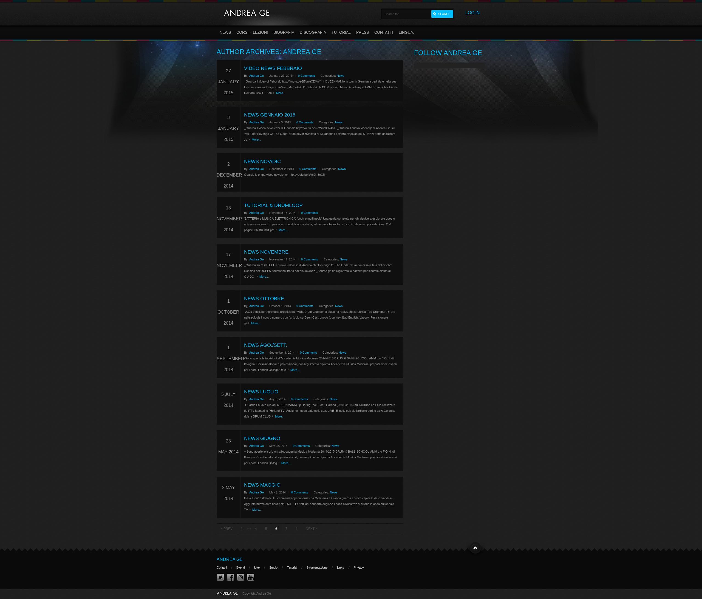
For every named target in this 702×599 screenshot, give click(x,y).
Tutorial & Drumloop (273, 205)
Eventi (240, 567)
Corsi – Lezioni (252, 32)
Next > (311, 529)
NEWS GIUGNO (262, 438)
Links (340, 567)
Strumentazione (317, 567)
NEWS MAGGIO (262, 485)
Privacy (359, 567)
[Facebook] (230, 577)
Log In (472, 12)
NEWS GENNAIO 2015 (269, 115)
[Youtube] (250, 577)
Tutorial (341, 32)
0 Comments (306, 75)
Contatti (383, 32)
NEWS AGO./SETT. (265, 345)
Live (257, 567)
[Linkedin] (240, 577)
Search (444, 14)
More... (280, 92)
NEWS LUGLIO (261, 391)
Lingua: (407, 32)
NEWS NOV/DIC (262, 161)
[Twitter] (220, 577)
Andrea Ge (256, 75)
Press (362, 32)
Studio (273, 567)
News (225, 32)
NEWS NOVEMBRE (266, 252)
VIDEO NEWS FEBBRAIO (273, 68)
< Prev (227, 529)
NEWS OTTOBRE (264, 298)
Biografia (283, 32)
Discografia (313, 32)
